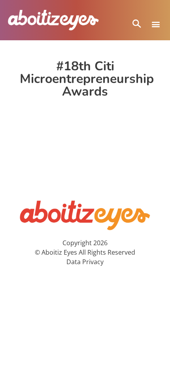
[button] (155, 23)
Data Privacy (85, 261)
